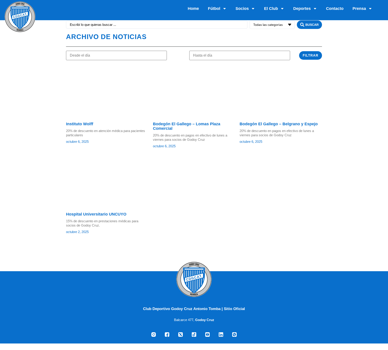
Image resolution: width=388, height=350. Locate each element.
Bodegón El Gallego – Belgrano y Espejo (279, 124)
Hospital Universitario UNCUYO (96, 214)
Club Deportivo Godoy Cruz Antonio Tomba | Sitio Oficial (194, 309)
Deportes (302, 8)
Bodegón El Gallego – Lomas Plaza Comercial (186, 126)
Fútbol (214, 8)
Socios (242, 8)
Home (193, 8)
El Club (271, 8)
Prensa (359, 8)
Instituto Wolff (79, 124)
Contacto (335, 8)
